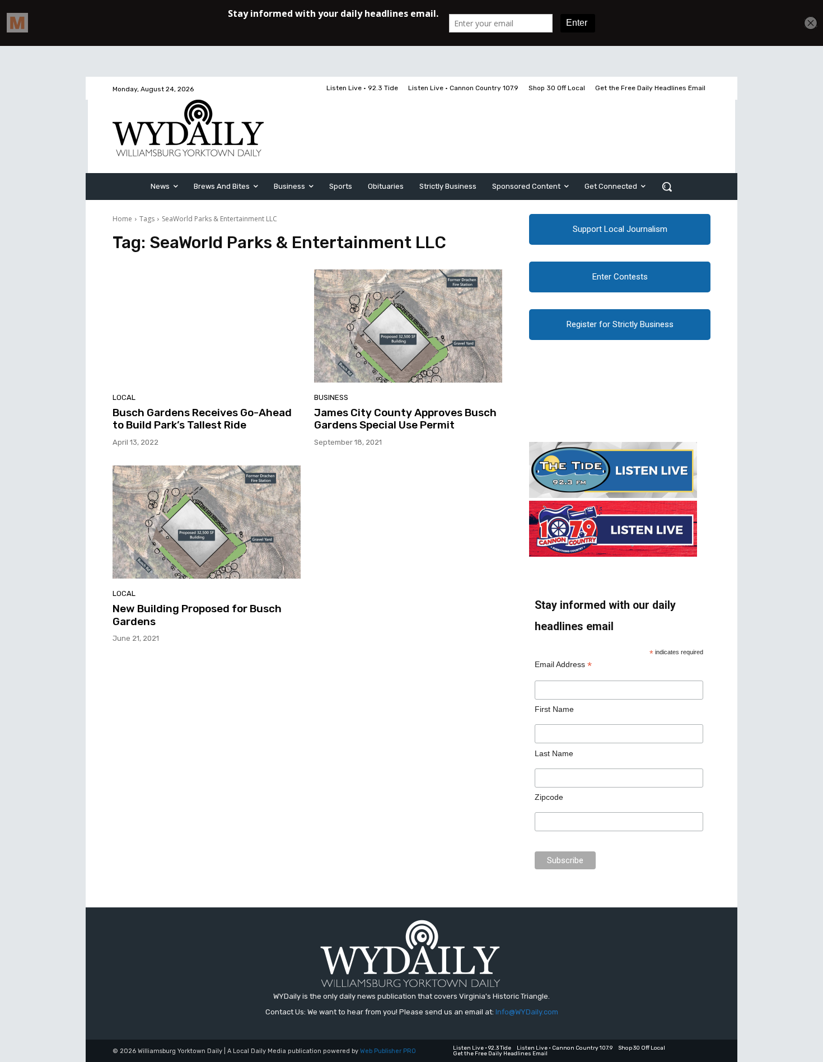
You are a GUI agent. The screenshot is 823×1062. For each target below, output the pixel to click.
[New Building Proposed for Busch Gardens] (207, 522)
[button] (666, 186)
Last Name (554, 753)
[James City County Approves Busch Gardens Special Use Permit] (408, 326)
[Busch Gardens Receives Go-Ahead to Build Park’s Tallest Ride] (207, 326)
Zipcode (549, 797)
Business (331, 397)
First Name (554, 709)
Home (122, 218)
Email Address (563, 664)
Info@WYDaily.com (526, 1012)
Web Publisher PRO (388, 1051)
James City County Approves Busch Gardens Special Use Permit (405, 419)
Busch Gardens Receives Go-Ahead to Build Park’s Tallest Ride (202, 419)
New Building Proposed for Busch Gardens (197, 615)
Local (124, 397)
